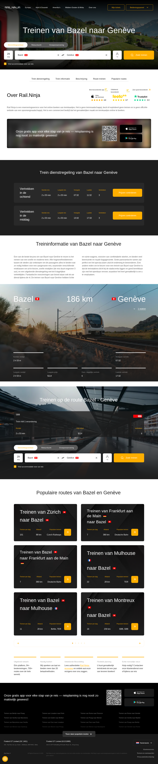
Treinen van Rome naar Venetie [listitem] (129, 713)
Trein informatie (62, 79)
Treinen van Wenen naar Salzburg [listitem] (15, 727)
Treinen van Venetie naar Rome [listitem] (129, 727)
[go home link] (12, 7)
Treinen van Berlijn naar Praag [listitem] (14, 713)
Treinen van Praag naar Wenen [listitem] (91, 718)
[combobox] (31, 55)
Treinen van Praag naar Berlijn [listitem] (129, 722)
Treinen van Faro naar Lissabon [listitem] (53, 722)
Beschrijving (81, 79)
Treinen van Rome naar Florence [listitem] (91, 713)
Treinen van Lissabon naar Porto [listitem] (53, 713)
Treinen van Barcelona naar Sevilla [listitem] (16, 722)
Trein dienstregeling (40, 79)
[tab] (40, 78)
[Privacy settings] (5, 759)
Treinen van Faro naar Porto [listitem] (89, 722)
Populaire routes (119, 79)
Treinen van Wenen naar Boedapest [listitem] (92, 727)
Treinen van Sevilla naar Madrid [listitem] (129, 718)
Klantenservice (148, 749)
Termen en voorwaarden (145, 753)
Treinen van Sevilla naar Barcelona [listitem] (16, 718)
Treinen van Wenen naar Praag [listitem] (52, 727)
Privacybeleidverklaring (145, 757)
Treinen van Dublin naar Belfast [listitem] (53, 718)
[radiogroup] (36, 45)
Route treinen (99, 79)
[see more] (67, 532)
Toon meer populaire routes (77, 734)
